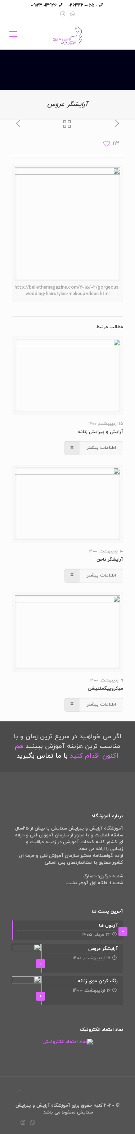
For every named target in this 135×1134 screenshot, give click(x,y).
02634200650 (82, 5)
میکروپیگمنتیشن (105, 688)
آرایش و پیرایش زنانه (100, 432)
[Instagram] (63, 14)
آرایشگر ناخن (109, 559)
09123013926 (44, 5)
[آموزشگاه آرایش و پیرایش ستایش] (67, 35)
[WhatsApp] (72, 14)
